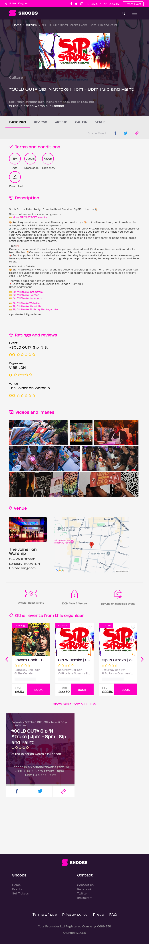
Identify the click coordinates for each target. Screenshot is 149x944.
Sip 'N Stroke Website (26, 303)
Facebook (84, 889)
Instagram (84, 897)
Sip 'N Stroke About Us (27, 306)
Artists (61, 122)
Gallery (81, 122)
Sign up (94, 3)
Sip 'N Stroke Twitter (26, 295)
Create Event (133, 3)
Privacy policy (75, 914)
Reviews (40, 122)
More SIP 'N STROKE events (30, 217)
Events (17, 889)
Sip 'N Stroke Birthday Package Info (35, 309)
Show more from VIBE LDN (74, 704)
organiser (74, 615)
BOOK (38, 689)
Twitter (82, 893)
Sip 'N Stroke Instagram (28, 291)
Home (17, 25)
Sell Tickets (20, 893)
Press (98, 914)
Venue (100, 122)
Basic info (17, 122)
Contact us (85, 885)
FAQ (113, 914)
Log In (114, 3)
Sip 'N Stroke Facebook (27, 298)
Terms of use (45, 914)
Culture (31, 25)
